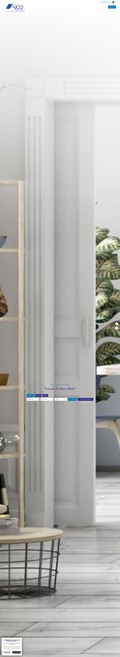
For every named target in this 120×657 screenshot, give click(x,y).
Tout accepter (16, 652)
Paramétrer (7, 652)
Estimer (45, 395)
